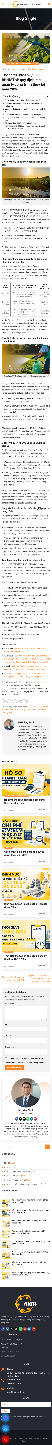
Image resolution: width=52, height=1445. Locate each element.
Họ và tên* (9, 718)
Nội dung (8, 738)
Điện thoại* (9, 728)
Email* (25, 718)
